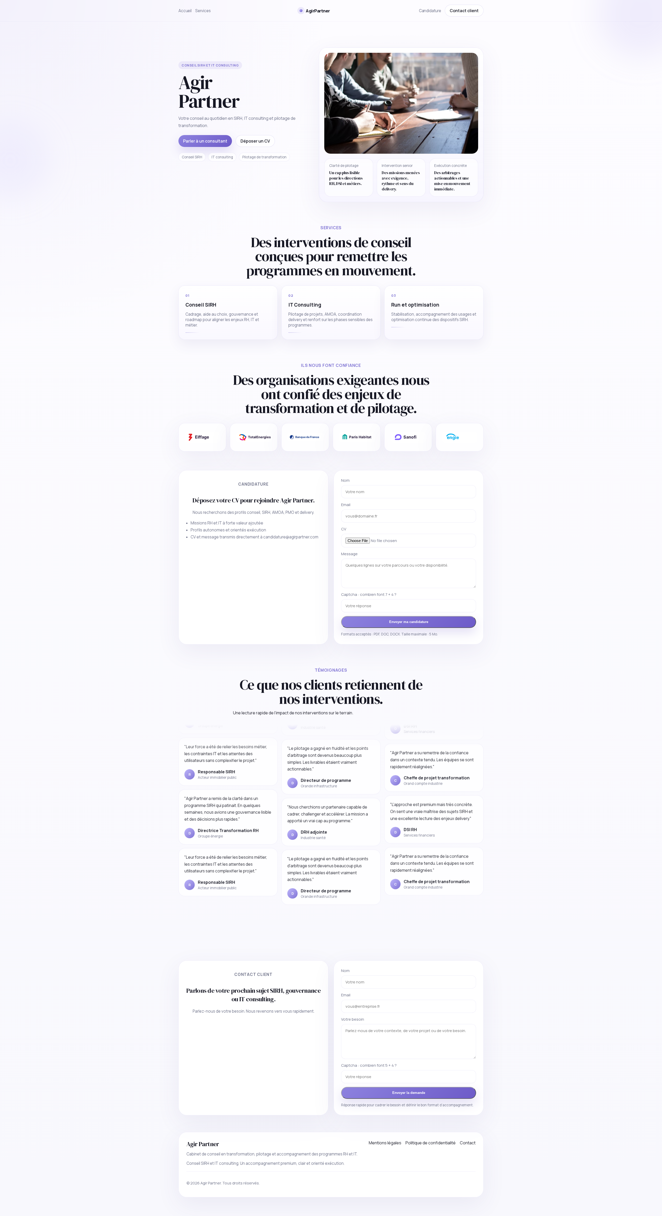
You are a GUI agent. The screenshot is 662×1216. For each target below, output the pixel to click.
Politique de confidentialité (430, 1143)
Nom (345, 480)
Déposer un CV (255, 141)
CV (343, 529)
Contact (468, 1143)
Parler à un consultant (205, 141)
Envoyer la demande (408, 1093)
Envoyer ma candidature (408, 622)
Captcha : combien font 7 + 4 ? (368, 594)
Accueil (185, 10)
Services (203, 10)
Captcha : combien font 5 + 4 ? (369, 1065)
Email (345, 504)
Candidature (430, 10)
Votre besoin (352, 1019)
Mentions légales (385, 1143)
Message (349, 554)
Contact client (464, 10)
